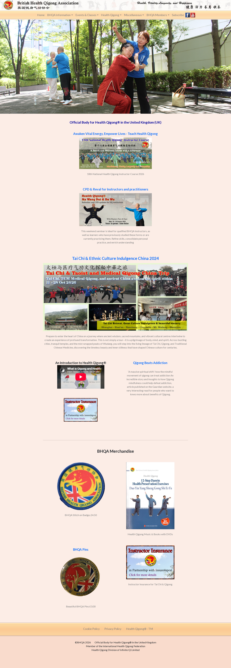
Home (41, 15)
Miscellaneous (133, 15)
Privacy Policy (112, 628)
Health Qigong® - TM (139, 628)
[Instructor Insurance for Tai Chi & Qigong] (150, 544)
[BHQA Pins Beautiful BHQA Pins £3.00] (81, 544)
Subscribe (178, 15)
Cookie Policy (91, 628)
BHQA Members (156, 15)
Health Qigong (110, 15)
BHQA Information (59, 15)
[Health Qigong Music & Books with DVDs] (150, 460)
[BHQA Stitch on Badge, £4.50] (81, 460)
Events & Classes (85, 15)
